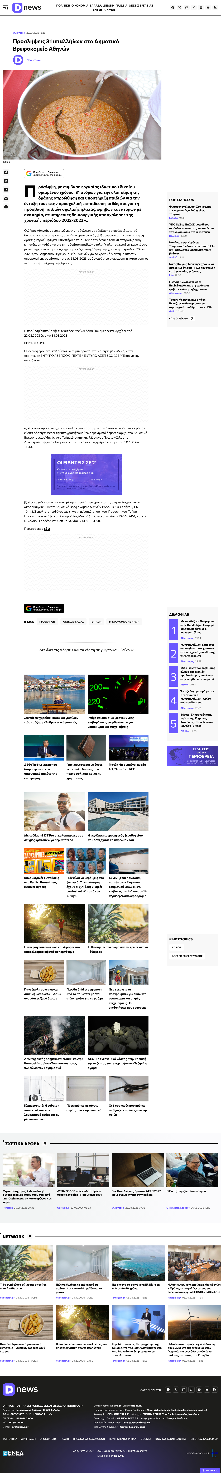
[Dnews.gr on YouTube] (208, 7)
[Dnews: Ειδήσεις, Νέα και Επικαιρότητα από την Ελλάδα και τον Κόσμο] (26, 8)
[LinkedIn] (6, 189)
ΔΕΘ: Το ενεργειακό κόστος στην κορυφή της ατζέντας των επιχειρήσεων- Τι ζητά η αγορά (117, 1063)
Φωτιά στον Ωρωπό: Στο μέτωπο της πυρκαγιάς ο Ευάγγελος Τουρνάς (190, 210)
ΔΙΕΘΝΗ (108, 5)
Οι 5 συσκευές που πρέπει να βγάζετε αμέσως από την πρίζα (128, 1110)
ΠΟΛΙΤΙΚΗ (63, 5)
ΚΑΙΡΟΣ (176, 947)
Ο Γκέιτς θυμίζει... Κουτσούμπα (186, 1191)
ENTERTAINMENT (105, 9)
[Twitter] (6, 181)
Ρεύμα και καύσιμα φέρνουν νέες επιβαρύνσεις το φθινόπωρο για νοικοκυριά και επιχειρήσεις (111, 722)
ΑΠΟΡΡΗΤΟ (211, 1470)
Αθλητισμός (176, 292)
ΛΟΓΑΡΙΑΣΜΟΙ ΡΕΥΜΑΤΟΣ (187, 955)
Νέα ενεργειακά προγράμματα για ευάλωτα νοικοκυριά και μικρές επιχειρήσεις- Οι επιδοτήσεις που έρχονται (128, 998)
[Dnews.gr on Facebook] (172, 7)
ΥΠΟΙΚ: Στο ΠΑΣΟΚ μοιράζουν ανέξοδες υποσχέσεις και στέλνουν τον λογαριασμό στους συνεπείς (191, 228)
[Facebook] (6, 172)
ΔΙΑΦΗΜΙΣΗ (28, 1438)
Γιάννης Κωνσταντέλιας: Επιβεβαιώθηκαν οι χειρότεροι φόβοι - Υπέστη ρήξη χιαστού (189, 285)
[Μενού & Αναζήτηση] (5, 7)
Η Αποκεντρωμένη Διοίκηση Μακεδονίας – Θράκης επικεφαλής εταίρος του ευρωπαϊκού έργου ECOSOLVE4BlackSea (194, 1288)
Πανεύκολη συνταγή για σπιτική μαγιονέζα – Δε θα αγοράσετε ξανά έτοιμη (42, 993)
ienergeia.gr (118, 1297)
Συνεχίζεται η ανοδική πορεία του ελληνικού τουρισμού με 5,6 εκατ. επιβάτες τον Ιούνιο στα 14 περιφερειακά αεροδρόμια (128, 887)
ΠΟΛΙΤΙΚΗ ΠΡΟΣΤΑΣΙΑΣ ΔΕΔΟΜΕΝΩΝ (83, 1438)
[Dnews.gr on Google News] (201, 7)
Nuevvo (118, 1455)
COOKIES (146, 1438)
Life (171, 275)
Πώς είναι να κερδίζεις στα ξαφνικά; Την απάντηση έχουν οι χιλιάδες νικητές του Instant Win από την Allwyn (85, 887)
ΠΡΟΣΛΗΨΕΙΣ (47, 621)
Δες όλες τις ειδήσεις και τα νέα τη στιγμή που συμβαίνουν (86, 650)
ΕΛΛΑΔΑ (96, 5)
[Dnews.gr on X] (179, 7)
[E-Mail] (6, 198)
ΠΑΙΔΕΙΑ (121, 5)
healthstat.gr (7, 1297)
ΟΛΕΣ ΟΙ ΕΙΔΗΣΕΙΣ (150, 1390)
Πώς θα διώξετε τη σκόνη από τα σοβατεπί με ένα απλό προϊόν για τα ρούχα (84, 993)
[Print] (6, 206)
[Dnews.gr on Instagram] (187, 7)
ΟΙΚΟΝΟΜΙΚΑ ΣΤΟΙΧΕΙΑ (204, 1438)
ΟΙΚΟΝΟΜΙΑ (79, 5)
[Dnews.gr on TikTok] (194, 7)
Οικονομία (19, 32)
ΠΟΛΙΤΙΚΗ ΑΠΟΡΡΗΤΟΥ (123, 1438)
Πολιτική (174, 235)
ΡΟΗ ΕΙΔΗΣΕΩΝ (181, 200)
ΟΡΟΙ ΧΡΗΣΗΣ (48, 1438)
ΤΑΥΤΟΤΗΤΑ (10, 1438)
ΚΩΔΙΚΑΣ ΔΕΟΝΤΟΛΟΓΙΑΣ (170, 1438)
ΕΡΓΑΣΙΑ (96, 621)
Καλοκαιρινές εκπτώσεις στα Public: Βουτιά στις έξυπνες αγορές (41, 882)
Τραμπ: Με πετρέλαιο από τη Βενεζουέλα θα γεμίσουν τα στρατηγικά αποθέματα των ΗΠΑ (190, 303)
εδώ (47, 528)
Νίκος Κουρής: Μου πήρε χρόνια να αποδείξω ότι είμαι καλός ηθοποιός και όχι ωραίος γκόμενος (192, 267)
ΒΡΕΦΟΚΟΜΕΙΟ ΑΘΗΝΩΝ (124, 621)
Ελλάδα (173, 217)
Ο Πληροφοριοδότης (178, 1207)
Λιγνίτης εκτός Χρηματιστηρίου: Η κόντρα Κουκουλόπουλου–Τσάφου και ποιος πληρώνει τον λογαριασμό (53, 1063)
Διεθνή (173, 257)
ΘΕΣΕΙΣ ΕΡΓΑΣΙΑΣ (141, 5)
